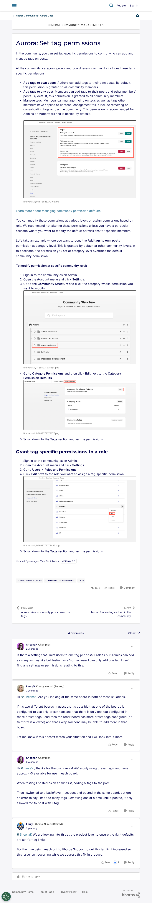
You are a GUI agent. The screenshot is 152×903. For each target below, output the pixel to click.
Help (85, 891)
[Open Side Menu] (14, 5)
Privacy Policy (68, 891)
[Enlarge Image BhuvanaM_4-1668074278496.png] (79, 509)
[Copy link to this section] (111, 452)
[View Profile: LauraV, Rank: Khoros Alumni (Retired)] (20, 688)
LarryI (30, 824)
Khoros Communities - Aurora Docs (34, 15)
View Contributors (49, 561)
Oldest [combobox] (134, 633)
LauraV (30, 686)
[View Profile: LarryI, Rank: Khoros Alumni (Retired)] (20, 826)
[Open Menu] (137, 15)
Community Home (23, 891)
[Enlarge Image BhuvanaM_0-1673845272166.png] (79, 159)
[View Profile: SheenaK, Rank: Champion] (20, 646)
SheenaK (31, 644)
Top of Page (46, 891)
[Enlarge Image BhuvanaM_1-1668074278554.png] (79, 327)
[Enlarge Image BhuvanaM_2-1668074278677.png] (79, 405)
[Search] (111, 5)
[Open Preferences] (6, 896)
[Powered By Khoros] (131, 894)
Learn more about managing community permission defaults (58, 211)
